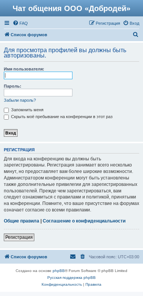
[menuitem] (20, 23)
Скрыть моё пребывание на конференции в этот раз (61, 116)
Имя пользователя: (24, 69)
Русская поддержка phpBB (71, 277)
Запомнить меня (26, 109)
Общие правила (21, 221)
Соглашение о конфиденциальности (84, 221)
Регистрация (19, 237)
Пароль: (12, 86)
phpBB (59, 271)
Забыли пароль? (20, 100)
